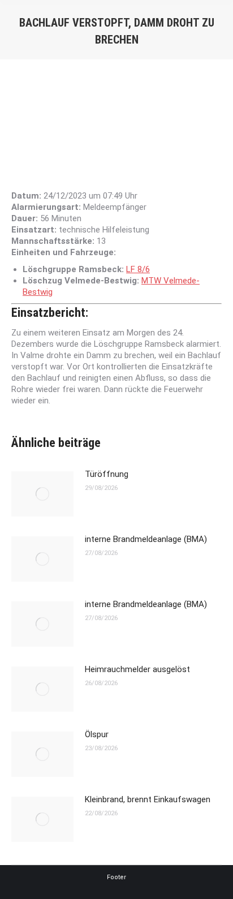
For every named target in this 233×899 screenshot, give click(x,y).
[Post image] (42, 494)
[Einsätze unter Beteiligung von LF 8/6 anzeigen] (155, 269)
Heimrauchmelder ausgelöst (137, 669)
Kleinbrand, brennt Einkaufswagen (147, 799)
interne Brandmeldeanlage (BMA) (146, 539)
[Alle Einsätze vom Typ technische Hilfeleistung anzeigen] (155, 230)
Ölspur (97, 734)
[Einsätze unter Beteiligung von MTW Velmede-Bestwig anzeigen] (58, 292)
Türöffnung (106, 474)
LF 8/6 (138, 269)
